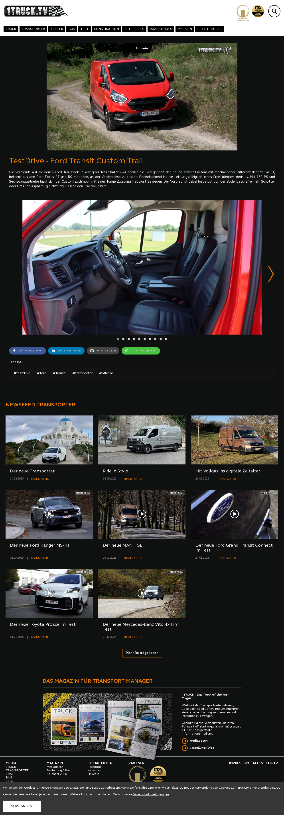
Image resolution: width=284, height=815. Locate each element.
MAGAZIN (185, 29)
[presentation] (271, 275)
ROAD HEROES (161, 29)
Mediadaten (198, 741)
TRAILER (56, 29)
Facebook (94, 767)
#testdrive (22, 373)
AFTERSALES (134, 29)
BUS (72, 29)
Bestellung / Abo (201, 748)
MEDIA (11, 763)
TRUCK (11, 29)
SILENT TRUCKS (209, 29)
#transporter (82, 373)
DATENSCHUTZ (264, 763)
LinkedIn (93, 774)
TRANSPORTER (33, 29)
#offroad (106, 373)
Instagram (94, 770)
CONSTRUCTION (106, 29)
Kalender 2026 (57, 774)
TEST (85, 29)
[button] (118, 339)
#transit (59, 373)
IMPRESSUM (239, 763)
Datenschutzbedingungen (150, 794)
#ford (41, 373)
